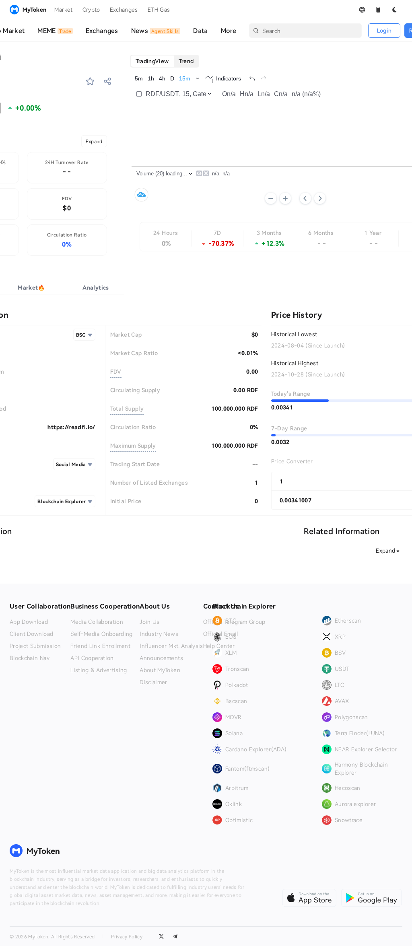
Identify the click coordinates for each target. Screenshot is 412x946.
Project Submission (35, 646)
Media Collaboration (96, 622)
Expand (94, 141)
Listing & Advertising (98, 670)
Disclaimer (153, 682)
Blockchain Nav (29, 658)
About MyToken (160, 670)
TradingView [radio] (152, 61)
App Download (29, 622)
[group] (165, 61)
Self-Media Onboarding (101, 634)
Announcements (161, 658)
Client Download (31, 634)
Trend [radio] (186, 61)
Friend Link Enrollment (100, 646)
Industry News (159, 634)
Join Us (149, 622)
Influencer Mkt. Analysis (171, 646)
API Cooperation (91, 658)
